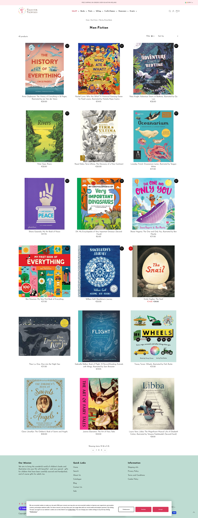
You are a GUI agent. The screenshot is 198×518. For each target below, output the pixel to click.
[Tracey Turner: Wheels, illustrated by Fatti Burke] (153, 336)
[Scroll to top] (194, 512)
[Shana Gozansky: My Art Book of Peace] (44, 204)
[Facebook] (19, 504)
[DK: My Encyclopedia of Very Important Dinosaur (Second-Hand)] (99, 204)
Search (76, 471)
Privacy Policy (133, 471)
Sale (75, 491)
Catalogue (77, 479)
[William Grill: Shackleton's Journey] (99, 271)
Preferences (126, 509)
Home (87, 20)
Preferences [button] (33, 512)
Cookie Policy (133, 479)
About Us (77, 475)
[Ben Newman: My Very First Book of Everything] (44, 271)
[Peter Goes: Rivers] (44, 136)
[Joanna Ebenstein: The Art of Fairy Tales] (99, 404)
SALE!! (75, 11)
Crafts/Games (110, 11)
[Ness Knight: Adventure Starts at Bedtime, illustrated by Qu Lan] (153, 69)
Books (83, 11)
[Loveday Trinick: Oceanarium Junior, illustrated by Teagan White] (153, 136)
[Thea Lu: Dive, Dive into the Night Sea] (44, 336)
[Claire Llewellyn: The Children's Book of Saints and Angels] (44, 404)
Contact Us (77, 487)
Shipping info (133, 467)
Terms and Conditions (136, 475)
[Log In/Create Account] (173, 11)
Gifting (99, 11)
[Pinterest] (25, 504)
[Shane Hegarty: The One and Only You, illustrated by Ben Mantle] (153, 204)
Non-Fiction (94, 20)
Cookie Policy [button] (71, 509)
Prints (90, 11)
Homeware (122, 11)
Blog (75, 483)
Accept (161, 509)
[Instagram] (22, 504)
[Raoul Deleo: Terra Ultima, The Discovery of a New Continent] (99, 136)
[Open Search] (170, 11)
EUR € (189, 2)
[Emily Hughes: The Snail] (153, 271)
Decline (143, 509)
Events (132, 11)
